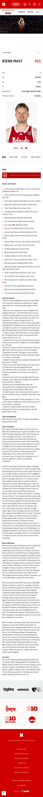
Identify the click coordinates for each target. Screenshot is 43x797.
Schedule (21, 12)
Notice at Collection (21, 772)
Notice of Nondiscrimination (21, 780)
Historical (37, 157)
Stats (24, 157)
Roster (30, 12)
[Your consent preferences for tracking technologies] (4, 793)
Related (13, 157)
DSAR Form (21, 763)
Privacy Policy (21, 749)
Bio (4, 157)
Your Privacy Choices (22, 768)
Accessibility (21, 785)
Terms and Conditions (21, 758)
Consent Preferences (21, 754)
